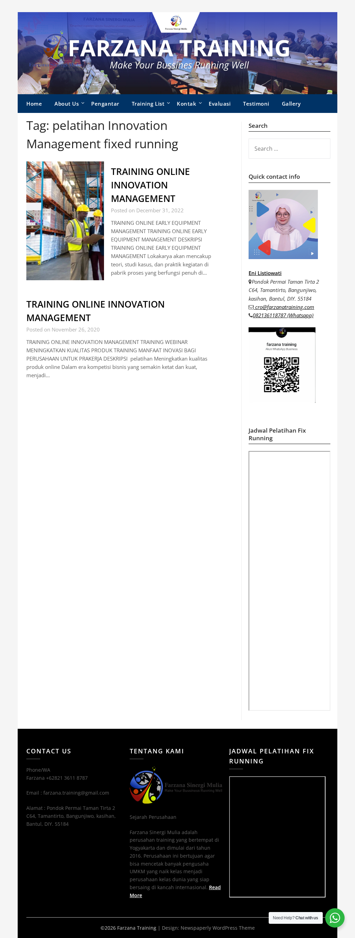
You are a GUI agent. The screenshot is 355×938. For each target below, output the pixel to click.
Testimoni (256, 103)
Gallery (291, 103)
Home (34, 103)
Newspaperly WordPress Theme (218, 927)
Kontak (186, 103)
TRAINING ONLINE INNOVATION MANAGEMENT (150, 185)
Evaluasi (220, 103)
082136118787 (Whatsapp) (283, 315)
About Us (66, 103)
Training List (148, 103)
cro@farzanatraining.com (284, 306)
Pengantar (105, 103)
